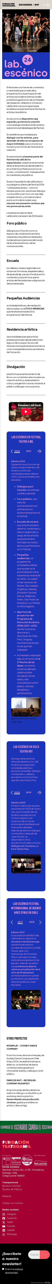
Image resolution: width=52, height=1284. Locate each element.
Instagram (11, 1214)
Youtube (10, 1226)
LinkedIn (10, 1230)
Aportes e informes (11, 1186)
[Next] (40, 451)
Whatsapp (11, 1234)
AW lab (47, 1282)
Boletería (6, 1196)
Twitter (9, 1222)
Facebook (11, 1218)
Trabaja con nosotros (12, 1203)
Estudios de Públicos (12, 1189)
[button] (13, 713)
